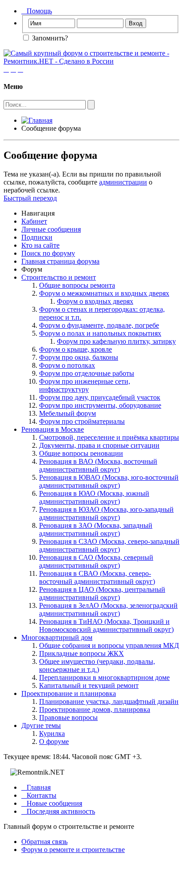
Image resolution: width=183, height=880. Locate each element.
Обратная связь (44, 841)
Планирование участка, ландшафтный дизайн (109, 701)
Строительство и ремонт (58, 277)
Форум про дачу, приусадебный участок (99, 397)
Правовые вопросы (68, 717)
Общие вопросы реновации (81, 453)
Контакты (38, 795)
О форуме (54, 741)
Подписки (36, 237)
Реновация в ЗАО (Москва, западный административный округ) (95, 529)
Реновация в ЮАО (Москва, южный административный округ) (94, 497)
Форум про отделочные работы (86, 373)
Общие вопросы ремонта (77, 285)
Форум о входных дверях (95, 301)
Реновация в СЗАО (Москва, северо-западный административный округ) (109, 545)
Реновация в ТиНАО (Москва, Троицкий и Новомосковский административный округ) (106, 625)
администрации (123, 182)
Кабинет (34, 221)
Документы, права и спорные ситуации (99, 445)
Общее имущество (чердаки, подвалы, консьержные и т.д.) (97, 665)
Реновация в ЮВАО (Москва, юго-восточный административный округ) (109, 481)
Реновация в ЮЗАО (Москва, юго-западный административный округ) (106, 513)
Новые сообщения (51, 803)
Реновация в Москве (52, 429)
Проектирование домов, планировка (94, 709)
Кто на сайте (40, 245)
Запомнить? (49, 38)
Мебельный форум (67, 413)
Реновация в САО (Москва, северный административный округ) (96, 561)
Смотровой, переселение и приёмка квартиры (109, 437)
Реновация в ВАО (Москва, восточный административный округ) (98, 465)
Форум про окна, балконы (78, 357)
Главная (36, 787)
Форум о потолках (67, 365)
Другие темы (41, 725)
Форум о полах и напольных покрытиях (100, 333)
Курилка (52, 733)
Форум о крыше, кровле (75, 349)
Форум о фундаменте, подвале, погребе (99, 325)
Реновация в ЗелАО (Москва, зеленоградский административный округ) (108, 609)
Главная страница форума (60, 261)
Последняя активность (58, 811)
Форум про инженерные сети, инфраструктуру (84, 385)
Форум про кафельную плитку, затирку (116, 341)
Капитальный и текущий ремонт (89, 685)
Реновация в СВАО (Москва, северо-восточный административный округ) (97, 577)
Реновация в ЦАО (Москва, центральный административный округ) (102, 593)
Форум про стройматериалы (82, 421)
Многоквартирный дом (56, 637)
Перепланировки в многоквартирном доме (104, 677)
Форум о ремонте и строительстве (73, 849)
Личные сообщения (51, 229)
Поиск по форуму (48, 253)
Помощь (36, 11)
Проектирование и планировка (68, 693)
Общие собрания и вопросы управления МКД (109, 645)
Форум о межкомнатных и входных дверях (104, 293)
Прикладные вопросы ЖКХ (81, 653)
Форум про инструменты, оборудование (100, 405)
